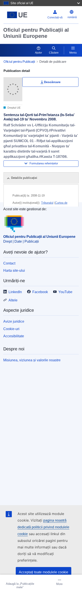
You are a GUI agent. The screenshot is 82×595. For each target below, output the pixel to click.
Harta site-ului (14, 270)
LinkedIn (15, 292)
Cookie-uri (11, 329)
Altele (13, 300)
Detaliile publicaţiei (24, 177)
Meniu (73, 52)
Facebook (40, 292)
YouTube (65, 292)
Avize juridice (13, 321)
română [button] (72, 17)
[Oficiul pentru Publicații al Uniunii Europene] (17, 15)
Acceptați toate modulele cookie (43, 572)
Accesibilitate (13, 336)
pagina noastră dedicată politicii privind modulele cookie (43, 527)
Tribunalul (47, 202)
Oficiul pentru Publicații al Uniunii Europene (36, 33)
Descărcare (52, 82)
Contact (9, 263)
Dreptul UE (14, 107)
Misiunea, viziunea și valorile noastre (32, 360)
